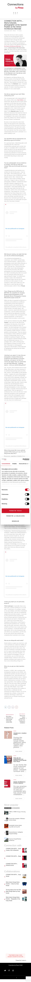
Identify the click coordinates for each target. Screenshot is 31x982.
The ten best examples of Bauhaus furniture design (17, 819)
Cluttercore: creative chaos (19, 734)
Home (14, 30)
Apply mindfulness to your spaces (19, 782)
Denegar (15, 521)
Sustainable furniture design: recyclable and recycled (15, 826)
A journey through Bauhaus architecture (15, 839)
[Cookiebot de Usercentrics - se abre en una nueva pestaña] (22, 459)
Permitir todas (15, 510)
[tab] (7, 808)
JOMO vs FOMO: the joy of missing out (17, 812)
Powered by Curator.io (21, 960)
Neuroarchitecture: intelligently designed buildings (16, 833)
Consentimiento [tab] (6, 463)
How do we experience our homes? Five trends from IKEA (19, 759)
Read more (18, 751)
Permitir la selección (15, 516)
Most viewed (8, 808)
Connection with (8, 30)
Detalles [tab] (14, 463)
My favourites (15, 808)
